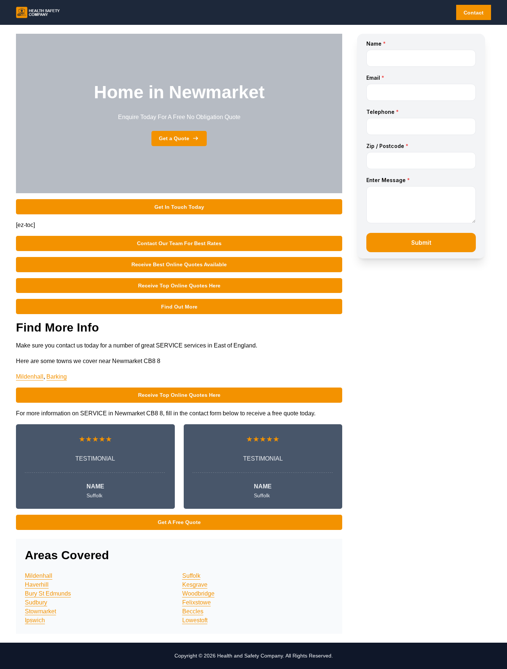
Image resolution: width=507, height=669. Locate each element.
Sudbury (36, 602)
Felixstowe (196, 602)
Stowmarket (40, 611)
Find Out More (179, 307)
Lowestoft (194, 620)
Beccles (192, 611)
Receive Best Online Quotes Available (179, 264)
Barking (56, 376)
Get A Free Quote (179, 522)
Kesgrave (194, 584)
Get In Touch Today (179, 207)
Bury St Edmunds (48, 593)
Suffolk (191, 576)
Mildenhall (29, 376)
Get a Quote (174, 138)
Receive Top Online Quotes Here (179, 286)
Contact (474, 13)
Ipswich (35, 620)
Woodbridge (198, 593)
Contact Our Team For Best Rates (179, 243)
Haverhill (37, 584)
